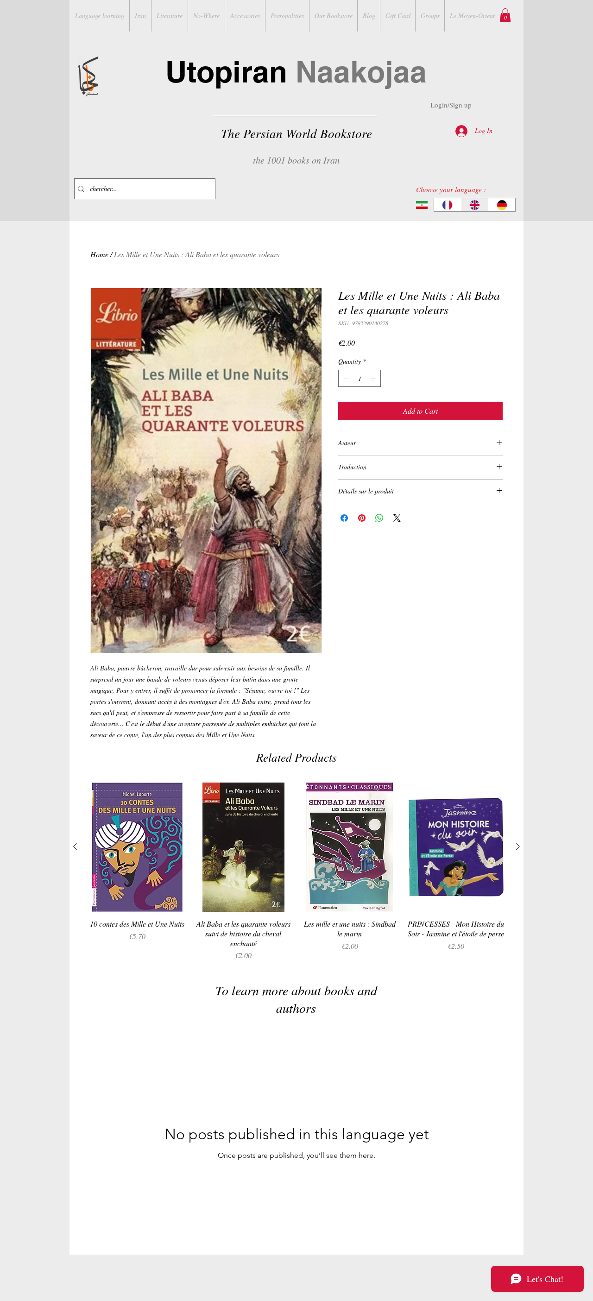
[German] (501, 204)
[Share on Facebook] (344, 518)
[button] (505, 15)
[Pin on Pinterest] (361, 518)
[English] (474, 204)
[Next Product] (518, 846)
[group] (296, 872)
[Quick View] (137, 847)
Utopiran (296, 71)
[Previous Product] (75, 846)
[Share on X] (397, 518)
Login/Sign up (451, 104)
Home (99, 254)
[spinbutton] (359, 378)
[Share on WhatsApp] (379, 518)
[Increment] (373, 378)
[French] (447, 204)
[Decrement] (345, 378)
